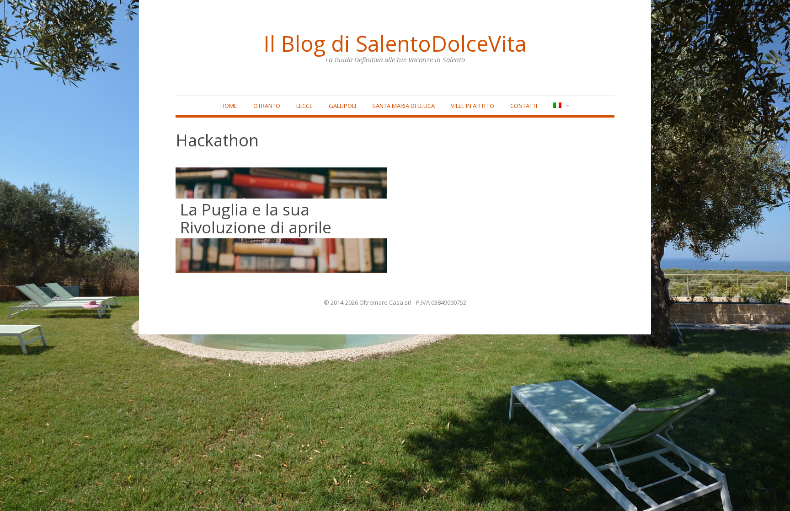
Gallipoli (342, 106)
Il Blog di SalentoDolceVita (395, 43)
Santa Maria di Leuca (403, 106)
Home (228, 106)
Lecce (304, 106)
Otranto (266, 106)
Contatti (523, 106)
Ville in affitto (472, 106)
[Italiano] (560, 106)
